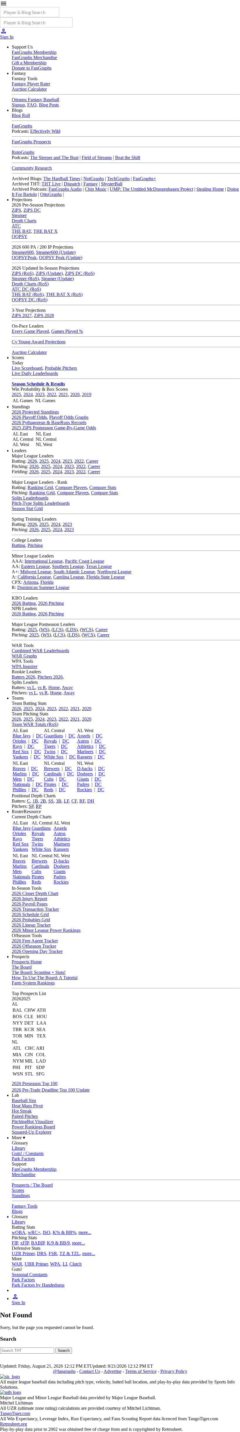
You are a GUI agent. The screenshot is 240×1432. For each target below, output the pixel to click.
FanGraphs (22, 125)
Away (67, 687)
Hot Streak (22, 1111)
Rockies (84, 789)
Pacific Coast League (84, 561)
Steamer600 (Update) (56, 252)
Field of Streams (97, 157)
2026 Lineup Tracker (31, 924)
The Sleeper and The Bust (54, 157)
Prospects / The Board (32, 1185)
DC (39, 735)
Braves (19, 768)
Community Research (32, 168)
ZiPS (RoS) (22, 273)
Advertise (112, 1371)
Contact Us (89, 1371)
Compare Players (71, 487)
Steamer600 (23, 252)
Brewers (51, 768)
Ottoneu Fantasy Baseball (35, 99)
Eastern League (35, 566)
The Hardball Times (61, 178)
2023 (39, 394)
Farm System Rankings (33, 982)
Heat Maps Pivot (27, 1105)
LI (65, 1263)
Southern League (68, 566)
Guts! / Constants (28, 1153)
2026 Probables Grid (31, 919)
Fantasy (90, 183)
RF (82, 800)
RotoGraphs (23, 152)
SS (51, 800)
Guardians (53, 735)
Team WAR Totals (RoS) (35, 724)
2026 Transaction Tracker (35, 909)
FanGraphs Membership (34, 52)
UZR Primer (23, 1253)
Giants (83, 779)
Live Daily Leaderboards (35, 373)
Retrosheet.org (13, 1423)
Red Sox (21, 751)
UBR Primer (36, 1263)
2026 (32, 461)
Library (18, 1148)
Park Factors (23, 1158)
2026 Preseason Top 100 (34, 1083)
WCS (86, 629)
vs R (41, 687)
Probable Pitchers (61, 368)
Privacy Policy (173, 1371)
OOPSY (20, 236)
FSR (53, 1253)
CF (74, 800)
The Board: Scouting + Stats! (39, 972)
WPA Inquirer (24, 666)
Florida (47, 582)
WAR (17, 1263)
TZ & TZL (69, 1253)
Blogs (17, 1211)
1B (35, 800)
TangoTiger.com (15, 1413)
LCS (57, 629)
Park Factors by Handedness (38, 1285)
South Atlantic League (74, 571)
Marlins (20, 773)
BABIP (37, 1242)
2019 (86, 394)
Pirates (50, 784)
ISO (46, 1232)
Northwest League (114, 571)
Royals (50, 741)
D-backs (84, 768)
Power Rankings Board (33, 1126)
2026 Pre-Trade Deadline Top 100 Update (51, 1089)
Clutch (75, 1263)
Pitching (35, 545)
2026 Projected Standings (35, 411)
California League (34, 576)
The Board (22, 967)
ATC (16, 225)
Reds (48, 789)
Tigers (49, 746)
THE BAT (21, 231)
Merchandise (23, 1174)
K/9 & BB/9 (58, 1242)
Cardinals (52, 773)
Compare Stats (102, 487)
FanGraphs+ (144, 178)
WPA (55, 1263)
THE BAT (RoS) (28, 294)
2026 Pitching (51, 603)
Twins (49, 751)
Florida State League (105, 576)
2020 (75, 394)
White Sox (54, 756)
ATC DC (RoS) (26, 289)
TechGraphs (118, 178)
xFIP (24, 1242)
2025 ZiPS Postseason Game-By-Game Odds (54, 427)
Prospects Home (27, 961)
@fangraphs (64, 1371)
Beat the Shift (127, 157)
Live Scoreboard (27, 368)
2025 (16, 394)
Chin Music (96, 189)
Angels (83, 735)
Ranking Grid (40, 487)
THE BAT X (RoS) (64, 294)
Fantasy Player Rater (31, 83)
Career (92, 461)
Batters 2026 (23, 676)
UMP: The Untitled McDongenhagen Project (151, 189)
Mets (17, 779)
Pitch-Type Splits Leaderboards (41, 503)
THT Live (51, 183)
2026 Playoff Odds (29, 417)
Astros (83, 741)
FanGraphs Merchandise (34, 57)
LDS (71, 629)
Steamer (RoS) (25, 278)
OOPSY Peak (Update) (60, 257)
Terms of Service (141, 1371)
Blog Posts (49, 104)
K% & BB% (64, 1232)
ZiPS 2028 (44, 315)
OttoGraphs (51, 194)
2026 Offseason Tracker (34, 946)
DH (90, 800)
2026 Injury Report (29, 898)
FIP (15, 1242)
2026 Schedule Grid (30, 914)
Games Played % (67, 331)
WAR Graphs (24, 655)
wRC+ (34, 1232)
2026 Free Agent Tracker (35, 940)
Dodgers (85, 773)
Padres (83, 784)
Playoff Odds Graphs (68, 417)
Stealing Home (210, 189)
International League (44, 561)
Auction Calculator (29, 89)
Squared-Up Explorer (32, 1132)
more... (84, 1232)
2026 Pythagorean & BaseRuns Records (49, 422)
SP (31, 806)
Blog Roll (21, 115)
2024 (28, 394)
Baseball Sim (24, 1100)
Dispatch (72, 183)
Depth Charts (24, 220)
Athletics (85, 746)
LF (66, 800)
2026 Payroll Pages (29, 903)
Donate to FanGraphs (32, 68)
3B (58, 800)
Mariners (85, 751)
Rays (17, 746)
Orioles (19, 741)
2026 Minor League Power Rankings (46, 930)
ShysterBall (111, 183)
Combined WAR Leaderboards (40, 650)
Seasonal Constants (29, 1274)
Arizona (30, 582)
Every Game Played (30, 331)
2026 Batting (24, 603)
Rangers (84, 756)
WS (44, 629)
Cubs (49, 779)
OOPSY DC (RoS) (29, 299)
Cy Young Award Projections (39, 341)
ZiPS (16, 210)
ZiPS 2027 (22, 315)
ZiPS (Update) (49, 273)
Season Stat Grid (27, 508)
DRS (41, 1253)
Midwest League (35, 571)
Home (54, 687)
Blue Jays (21, 735)
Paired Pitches (25, 1116)
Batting (18, 545)
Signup (18, 104)
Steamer (19, 215)
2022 (51, 394)
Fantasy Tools (24, 1206)
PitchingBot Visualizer (32, 1121)
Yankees (20, 756)
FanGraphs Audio (65, 189)
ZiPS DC (32, 210)
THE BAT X (45, 231)
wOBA (18, 1232)
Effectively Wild (45, 131)
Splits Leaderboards (30, 497)
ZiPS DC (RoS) (80, 273)
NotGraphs (93, 178)
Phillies (19, 789)
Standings (21, 1195)
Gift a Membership (29, 62)
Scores (18, 1190)
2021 (63, 394)
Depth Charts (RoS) (30, 283)
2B (43, 800)
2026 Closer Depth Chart (35, 893)
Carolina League (68, 576)
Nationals (21, 784)
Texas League (99, 566)
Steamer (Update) (57, 278)
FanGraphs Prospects (31, 141)
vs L (31, 687)
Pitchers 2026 (50, 676)
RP (39, 806)
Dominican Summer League (43, 587)
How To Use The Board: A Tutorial (45, 977)
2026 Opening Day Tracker (37, 951)
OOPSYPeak (24, 257)
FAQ (32, 104)
